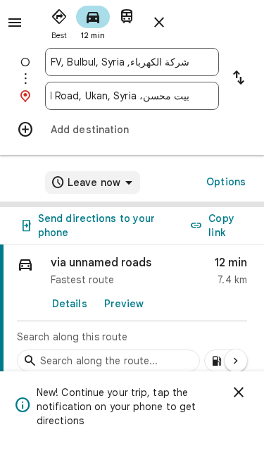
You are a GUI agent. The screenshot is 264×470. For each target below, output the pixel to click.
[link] (132, 312)
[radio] (59, 21)
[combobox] (120, 62)
